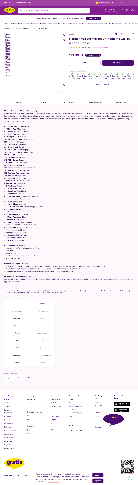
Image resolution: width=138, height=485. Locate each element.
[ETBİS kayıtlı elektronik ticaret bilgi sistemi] (127, 467)
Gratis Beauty (104, 3)
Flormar (71, 34)
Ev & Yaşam (71, 23)
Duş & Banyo (113, 23)
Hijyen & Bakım (122, 23)
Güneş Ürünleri (133, 23)
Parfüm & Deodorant (32, 23)
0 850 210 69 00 (77, 430)
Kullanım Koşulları (23, 475)
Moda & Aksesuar (81, 23)
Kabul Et (98, 475)
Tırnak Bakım (25, 28)
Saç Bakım (21, 23)
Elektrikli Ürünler (103, 23)
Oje (34, 28)
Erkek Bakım (44, 23)
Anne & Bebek (62, 23)
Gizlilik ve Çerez (9, 475)
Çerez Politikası (53, 481)
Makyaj (7, 23)
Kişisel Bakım (53, 23)
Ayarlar (98, 480)
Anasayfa (7, 28)
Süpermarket (92, 23)
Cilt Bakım (14, 23)
